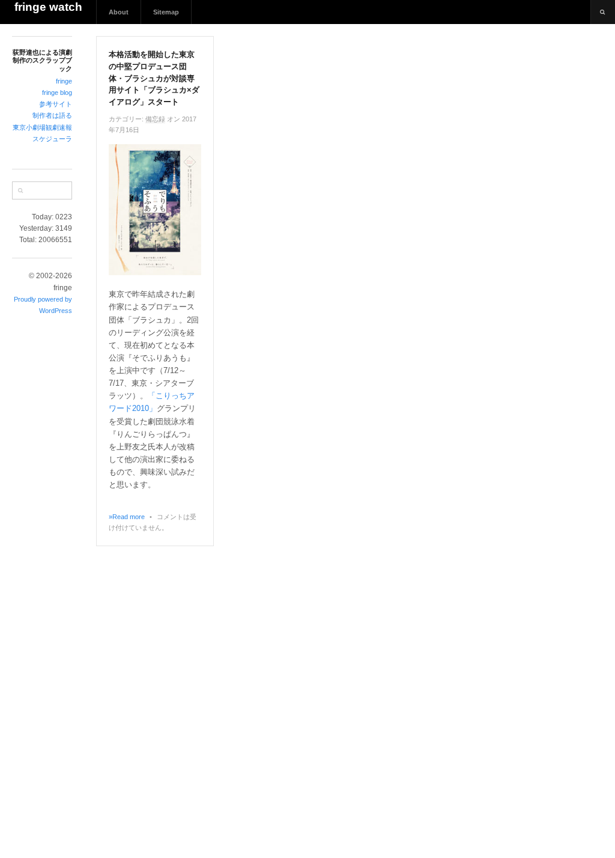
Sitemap (166, 12)
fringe (64, 81)
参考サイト (55, 104)
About (119, 12)
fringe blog (57, 92)
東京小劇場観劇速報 (42, 127)
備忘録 (155, 119)
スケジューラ (52, 138)
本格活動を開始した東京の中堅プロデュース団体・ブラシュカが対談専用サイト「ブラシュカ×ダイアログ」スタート (154, 78)
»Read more (127, 516)
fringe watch (48, 7)
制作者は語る (52, 115)
